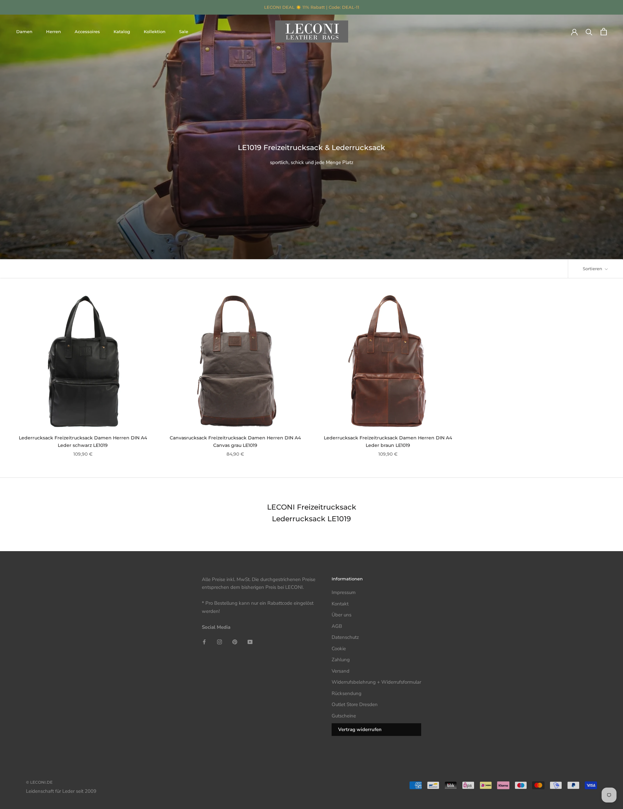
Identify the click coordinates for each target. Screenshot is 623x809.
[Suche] (589, 31)
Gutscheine (344, 716)
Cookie (339, 648)
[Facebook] (204, 642)
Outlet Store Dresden (355, 704)
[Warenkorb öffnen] (604, 31)
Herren (53, 31)
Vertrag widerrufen (360, 729)
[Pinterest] (234, 642)
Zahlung (341, 659)
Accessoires (87, 31)
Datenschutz (345, 637)
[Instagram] (219, 642)
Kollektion (154, 31)
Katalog (122, 31)
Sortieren (593, 268)
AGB (337, 626)
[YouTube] (250, 642)
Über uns (341, 615)
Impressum (344, 592)
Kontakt (340, 603)
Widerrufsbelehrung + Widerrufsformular (376, 682)
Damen (24, 31)
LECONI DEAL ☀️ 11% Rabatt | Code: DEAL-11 (311, 7)
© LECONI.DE (39, 782)
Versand (340, 671)
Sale (183, 31)
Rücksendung (346, 693)
